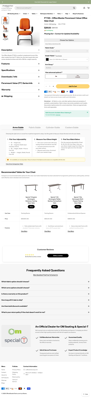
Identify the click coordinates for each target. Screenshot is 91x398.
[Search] (74, 8)
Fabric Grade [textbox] (49, 48)
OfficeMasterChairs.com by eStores (16, 393)
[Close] (87, 112)
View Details (59, 55)
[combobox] (45, 8)
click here (58, 114)
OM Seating (52, 24)
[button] (2, 2)
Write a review (58, 256)
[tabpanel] (45, 149)
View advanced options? (54, 72)
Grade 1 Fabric (53, 56)
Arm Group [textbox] (49, 64)
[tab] (18, 128)
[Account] (84, 8)
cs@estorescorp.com (32, 369)
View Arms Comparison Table (14, 164)
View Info (53, 44)
